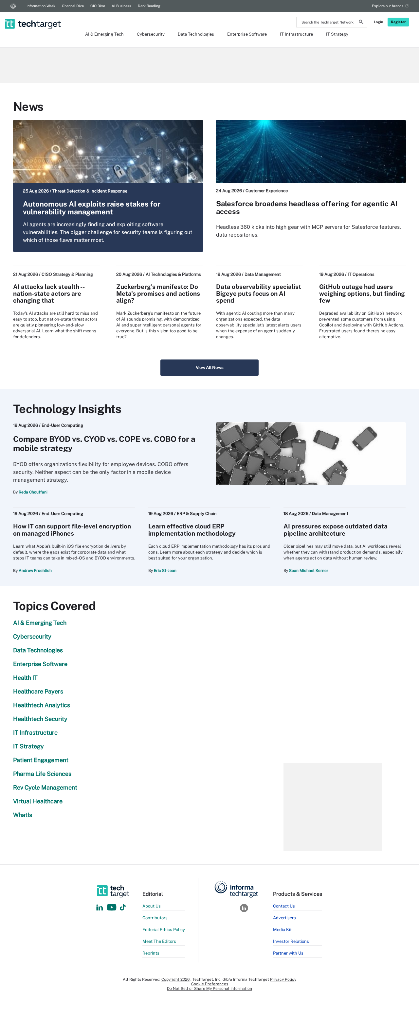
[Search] (361, 23)
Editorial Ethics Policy (163, 929)
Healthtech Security (40, 718)
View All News (210, 367)
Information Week (41, 6)
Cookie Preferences (209, 984)
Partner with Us (288, 953)
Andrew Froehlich (35, 570)
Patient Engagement (40, 760)
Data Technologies (196, 34)
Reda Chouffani (33, 492)
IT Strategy (337, 34)
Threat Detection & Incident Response (89, 191)
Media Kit (282, 929)
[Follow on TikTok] (123, 907)
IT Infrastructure (296, 34)
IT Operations (361, 274)
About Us (151, 906)
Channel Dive (73, 6)
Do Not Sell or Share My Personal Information (209, 988)
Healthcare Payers (38, 691)
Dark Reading (149, 6)
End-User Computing (62, 425)
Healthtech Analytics (41, 705)
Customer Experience (267, 190)
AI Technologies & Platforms (173, 274)
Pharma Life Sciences (42, 773)
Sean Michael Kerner (308, 570)
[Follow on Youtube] (112, 907)
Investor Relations (291, 941)
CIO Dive (97, 6)
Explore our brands (388, 6)
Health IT (25, 677)
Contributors (155, 917)
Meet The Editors (159, 941)
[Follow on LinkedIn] (99, 907)
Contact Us (284, 906)
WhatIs (22, 814)
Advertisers (284, 917)
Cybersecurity (151, 34)
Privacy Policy (283, 979)
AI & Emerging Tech (104, 34)
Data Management (263, 274)
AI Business (121, 6)
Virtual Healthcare (38, 801)
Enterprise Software (247, 34)
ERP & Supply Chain (197, 513)
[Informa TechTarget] (13, 5)
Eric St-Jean (165, 570)
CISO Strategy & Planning (67, 274)
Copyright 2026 (175, 979)
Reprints (150, 953)
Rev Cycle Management (45, 787)
